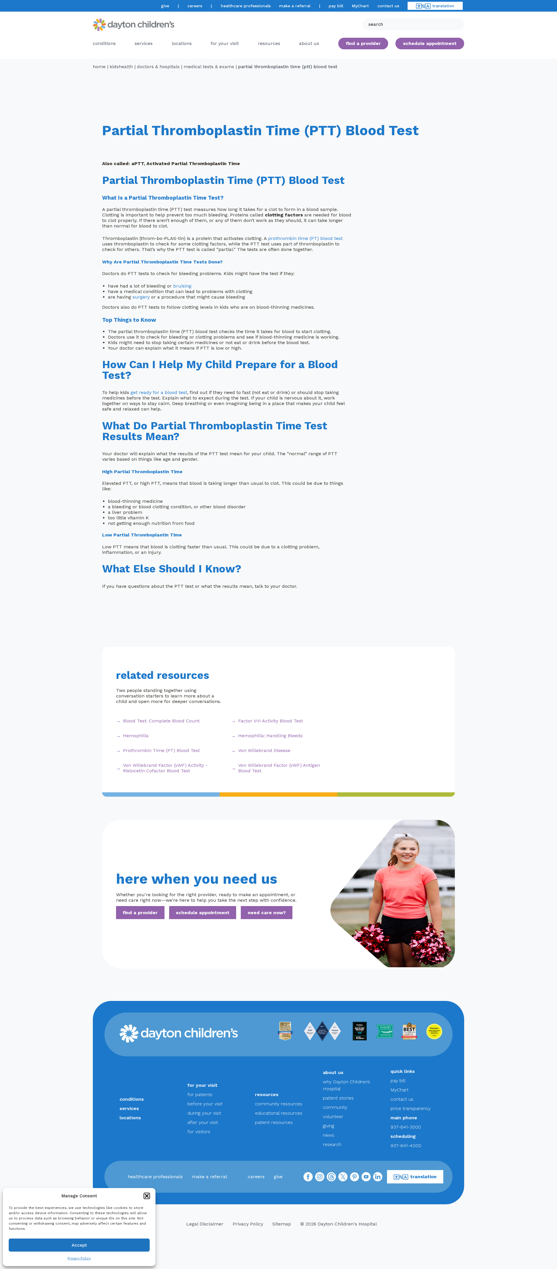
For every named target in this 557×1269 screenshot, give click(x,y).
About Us (309, 43)
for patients (199, 1094)
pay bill (336, 5)
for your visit (225, 43)
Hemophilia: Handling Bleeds (270, 735)
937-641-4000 (405, 1145)
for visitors (198, 1131)
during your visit (204, 1113)
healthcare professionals (246, 5)
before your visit (205, 1104)
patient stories (338, 1098)
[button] (147, 1196)
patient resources (274, 1122)
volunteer (333, 1116)
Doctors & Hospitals (158, 66)
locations (182, 43)
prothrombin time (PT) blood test (305, 238)
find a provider (363, 43)
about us (333, 1072)
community (335, 1107)
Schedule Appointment (430, 43)
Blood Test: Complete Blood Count (161, 721)
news (328, 1135)
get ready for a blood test (159, 392)
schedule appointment (202, 912)
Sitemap (281, 1224)
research (332, 1144)
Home (99, 66)
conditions (104, 43)
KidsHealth (121, 66)
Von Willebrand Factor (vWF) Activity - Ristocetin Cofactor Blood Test (165, 767)
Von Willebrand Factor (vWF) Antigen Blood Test (279, 767)
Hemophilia (136, 735)
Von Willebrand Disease (264, 750)
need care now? (267, 912)
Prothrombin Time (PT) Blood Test (161, 750)
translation (443, 5)
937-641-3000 (405, 1127)
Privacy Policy (79, 1258)
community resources (278, 1104)
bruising (182, 286)
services (144, 43)
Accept (79, 1245)
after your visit (202, 1122)
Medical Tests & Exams (209, 66)
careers (194, 5)
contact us (388, 5)
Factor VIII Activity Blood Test (270, 721)
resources (269, 43)
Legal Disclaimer (204, 1224)
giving (328, 1126)
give (165, 5)
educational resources (278, 1113)
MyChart (360, 5)
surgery (141, 297)
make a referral (294, 5)
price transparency (410, 1108)
